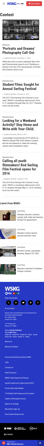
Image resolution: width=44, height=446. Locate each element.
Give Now (35, 4)
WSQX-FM (15, 334)
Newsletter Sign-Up (12, 409)
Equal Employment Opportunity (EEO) (19, 383)
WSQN (15, 337)
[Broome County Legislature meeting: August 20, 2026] (8, 251)
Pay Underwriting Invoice (14, 414)
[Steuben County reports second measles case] (8, 234)
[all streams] (41, 443)
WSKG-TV (21, 337)
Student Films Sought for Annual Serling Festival (20, 86)
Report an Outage (12, 404)
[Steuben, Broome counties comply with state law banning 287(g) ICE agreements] (8, 215)
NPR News (6, 45)
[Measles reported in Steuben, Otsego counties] (8, 269)
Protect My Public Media (14, 388)
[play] (3, 443)
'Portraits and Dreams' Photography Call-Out (18, 50)
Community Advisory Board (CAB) (18, 357)
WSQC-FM (8, 337)
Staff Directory (10, 373)
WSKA (27, 337)
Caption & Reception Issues (15, 399)
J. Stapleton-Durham (9, 58)
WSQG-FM (23, 334)
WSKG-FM (8, 334)
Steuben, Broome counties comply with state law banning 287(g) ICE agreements (30, 217)
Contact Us (9, 367)
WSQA (35, 334)
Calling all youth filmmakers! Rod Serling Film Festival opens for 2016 (20, 167)
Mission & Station (11, 347)
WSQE (30, 334)
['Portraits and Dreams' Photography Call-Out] (20, 30)
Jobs (7, 362)
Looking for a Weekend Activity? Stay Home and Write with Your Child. (20, 124)
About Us (8, 342)
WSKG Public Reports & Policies (17, 378)
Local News (21, 211)
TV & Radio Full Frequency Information (19, 393)
